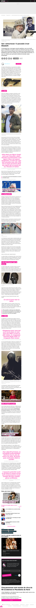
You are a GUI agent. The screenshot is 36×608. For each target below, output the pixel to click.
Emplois (27, 604)
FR (32, 1)
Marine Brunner (7, 63)
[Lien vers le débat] (9, 58)
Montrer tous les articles (11, 526)
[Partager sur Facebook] (2, 58)
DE (30, 1)
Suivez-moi (18, 63)
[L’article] (18, 594)
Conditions (10, 605)
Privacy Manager (25, 605)
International (3, 15)
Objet (3, 568)
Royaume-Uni (8, 15)
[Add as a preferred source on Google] (16, 58)
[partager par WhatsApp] (5, 554)
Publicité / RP (22, 604)
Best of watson (5, 531)
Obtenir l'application (6, 604)
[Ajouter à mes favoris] (11, 58)
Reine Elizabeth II (12, 531)
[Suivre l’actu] (21, 58)
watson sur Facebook (15, 604)
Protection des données (17, 605)
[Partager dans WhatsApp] (4, 58)
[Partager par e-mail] (6, 58)
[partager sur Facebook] (3, 554)
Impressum (32, 604)
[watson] (3, 1)
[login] (1, 607)
